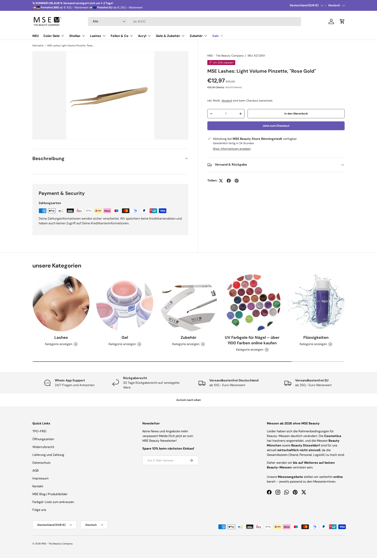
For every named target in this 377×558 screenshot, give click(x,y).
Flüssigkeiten (316, 337)
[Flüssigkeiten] (315, 302)
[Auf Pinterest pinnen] (237, 181)
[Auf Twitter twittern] (221, 181)
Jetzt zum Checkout (276, 125)
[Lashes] (61, 302)
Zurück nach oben (188, 400)
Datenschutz (41, 463)
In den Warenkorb (296, 113)
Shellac (75, 36)
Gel (125, 337)
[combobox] (194, 21)
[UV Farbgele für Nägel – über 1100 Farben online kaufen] (252, 302)
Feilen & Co (119, 36)
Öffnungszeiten (43, 439)
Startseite (38, 45)
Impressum (40, 478)
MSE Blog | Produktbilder (50, 494)
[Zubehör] (188, 302)
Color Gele (51, 36)
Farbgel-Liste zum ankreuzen (53, 502)
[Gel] (124, 302)
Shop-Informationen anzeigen (232, 149)
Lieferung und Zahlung (48, 455)
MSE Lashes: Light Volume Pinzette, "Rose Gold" (70, 45)
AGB (35, 470)
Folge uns (39, 510)
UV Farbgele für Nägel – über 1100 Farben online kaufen (252, 340)
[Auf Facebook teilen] (229, 181)
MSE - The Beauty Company (225, 55)
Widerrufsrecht (43, 447)
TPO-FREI (39, 431)
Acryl (142, 36)
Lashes (95, 36)
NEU (35, 36)
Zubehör (196, 36)
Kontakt (37, 486)
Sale (215, 36)
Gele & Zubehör (168, 36)
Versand (226, 100)
